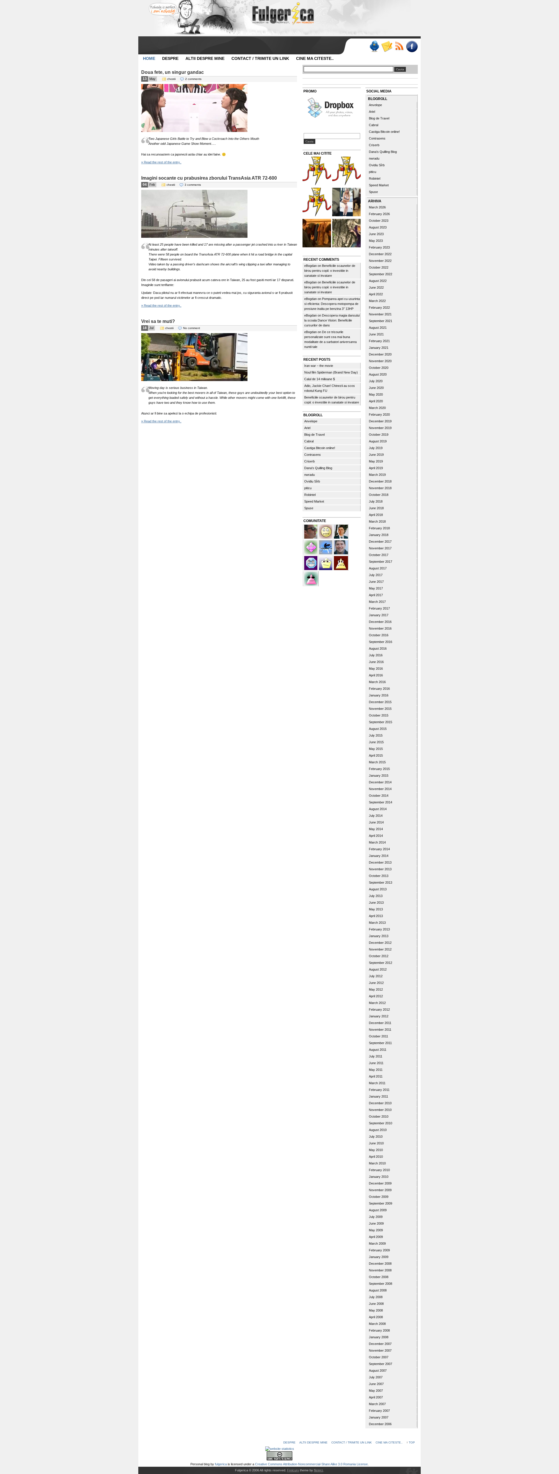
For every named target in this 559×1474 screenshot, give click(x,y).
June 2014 (376, 822)
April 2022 (376, 294)
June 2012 (376, 983)
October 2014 (378, 795)
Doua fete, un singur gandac (172, 72)
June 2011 (376, 1063)
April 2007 (376, 1397)
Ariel (307, 428)
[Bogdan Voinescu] (341, 562)
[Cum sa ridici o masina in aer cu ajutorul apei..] (317, 172)
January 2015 (378, 775)
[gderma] (326, 546)
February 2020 (379, 414)
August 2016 (378, 648)
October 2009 (378, 1196)
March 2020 (377, 408)
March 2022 (377, 301)
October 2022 (378, 267)
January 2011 (378, 1096)
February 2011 (379, 1089)
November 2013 (380, 869)
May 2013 (376, 909)
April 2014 (376, 835)
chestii (171, 79)
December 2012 (380, 942)
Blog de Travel (314, 434)
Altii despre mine (204, 58)
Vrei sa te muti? (158, 321)
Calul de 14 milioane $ (319, 379)
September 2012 (380, 962)
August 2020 (378, 374)
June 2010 (376, 1143)
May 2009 (376, 1230)
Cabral (309, 441)
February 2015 (379, 769)
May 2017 (376, 588)
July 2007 (376, 1377)
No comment (191, 328)
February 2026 (379, 214)
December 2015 (380, 702)
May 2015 (376, 749)
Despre (170, 58)
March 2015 (377, 762)
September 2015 (380, 722)
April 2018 (376, 515)
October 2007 (378, 1357)
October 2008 (378, 1277)
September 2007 (380, 1364)
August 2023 (378, 227)
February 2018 (379, 528)
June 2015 (376, 742)
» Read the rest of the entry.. (161, 162)
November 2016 (380, 628)
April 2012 (376, 996)
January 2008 (378, 1337)
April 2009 (376, 1237)
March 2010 (377, 1163)
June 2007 (376, 1384)
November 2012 (380, 949)
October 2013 (378, 876)
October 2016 (378, 635)
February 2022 (379, 307)
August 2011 (377, 1049)
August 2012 (378, 969)
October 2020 (378, 367)
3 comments (193, 184)
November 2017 (380, 548)
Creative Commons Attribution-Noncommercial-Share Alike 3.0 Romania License (311, 1464)
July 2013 (376, 896)
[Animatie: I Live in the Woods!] (346, 234)
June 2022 (376, 287)
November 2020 (380, 361)
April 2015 (376, 755)
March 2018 (377, 521)
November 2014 (380, 789)
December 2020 (380, 354)
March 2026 (377, 207)
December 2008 (380, 1263)
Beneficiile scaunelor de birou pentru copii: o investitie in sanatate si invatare (329, 270)
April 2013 (376, 916)
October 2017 (378, 555)
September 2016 (380, 642)
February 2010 (379, 1170)
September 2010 (380, 1123)
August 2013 (378, 889)
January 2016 (378, 695)
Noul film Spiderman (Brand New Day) (331, 372)
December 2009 (380, 1183)
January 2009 (378, 1257)
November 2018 (380, 488)
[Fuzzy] (311, 578)
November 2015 (380, 708)
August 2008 (378, 1290)
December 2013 (380, 862)
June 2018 (376, 508)
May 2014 (376, 829)
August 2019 (378, 441)
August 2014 (378, 809)
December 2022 (380, 254)
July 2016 (376, 655)
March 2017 (377, 601)
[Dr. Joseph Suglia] (341, 546)
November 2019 (380, 428)
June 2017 (376, 581)
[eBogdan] (311, 531)
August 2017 (378, 568)
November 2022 (380, 260)
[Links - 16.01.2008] (346, 172)
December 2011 (380, 1023)
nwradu (309, 474)
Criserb (309, 461)
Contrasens (312, 454)
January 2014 (378, 855)
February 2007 (379, 1410)
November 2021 (380, 314)
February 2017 (379, 608)
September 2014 (380, 802)
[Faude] (311, 546)
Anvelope (310, 421)
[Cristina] (326, 531)
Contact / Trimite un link (260, 58)
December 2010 (380, 1103)
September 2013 (380, 882)
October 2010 (378, 1116)
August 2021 (378, 327)
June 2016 (376, 662)
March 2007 (377, 1404)
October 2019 (378, 434)
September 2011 (380, 1043)
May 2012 (376, 989)
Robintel (310, 494)
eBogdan (310, 265)
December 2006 (380, 1424)
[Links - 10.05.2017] (346, 203)
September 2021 (380, 321)
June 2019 (376, 454)
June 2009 (376, 1223)
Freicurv (293, 1470)
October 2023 (378, 220)
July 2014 (376, 815)
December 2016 (380, 621)
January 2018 (378, 535)
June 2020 (376, 388)
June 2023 (376, 234)
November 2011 (380, 1029)
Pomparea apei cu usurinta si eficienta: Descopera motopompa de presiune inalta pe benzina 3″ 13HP (332, 303)
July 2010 (376, 1136)
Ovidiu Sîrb (312, 481)
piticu (308, 488)
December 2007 (380, 1344)
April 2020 (376, 401)
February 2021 (379, 341)
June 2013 (376, 902)
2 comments (193, 79)
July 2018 (376, 501)
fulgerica (221, 1464)
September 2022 (380, 274)
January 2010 (378, 1176)
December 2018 (380, 481)
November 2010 (380, 1110)
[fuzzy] (326, 562)
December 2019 (380, 421)
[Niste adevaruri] (317, 234)
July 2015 (376, 735)
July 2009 (376, 1216)
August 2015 (378, 728)
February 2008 (379, 1330)
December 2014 (380, 782)
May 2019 (376, 461)
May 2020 (376, 394)
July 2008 (376, 1297)
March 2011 (377, 1083)
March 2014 (377, 842)
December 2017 (380, 541)
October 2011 (378, 1036)
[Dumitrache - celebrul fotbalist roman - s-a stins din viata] (317, 203)
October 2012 (378, 956)
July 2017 (376, 575)
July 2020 (376, 381)
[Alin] (341, 531)
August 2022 (378, 281)
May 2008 (376, 1310)
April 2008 (376, 1317)
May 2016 (376, 668)
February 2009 (379, 1250)
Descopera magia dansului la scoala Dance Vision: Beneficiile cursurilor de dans (332, 320)
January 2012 (378, 1016)
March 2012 (377, 1003)
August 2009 (378, 1210)
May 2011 (376, 1069)
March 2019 (377, 474)
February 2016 (379, 688)
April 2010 (376, 1156)
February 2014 (379, 849)
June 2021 (376, 334)
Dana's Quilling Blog (318, 468)
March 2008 (377, 1323)
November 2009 (380, 1190)
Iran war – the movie (318, 365)
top (412, 1442)
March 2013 (377, 922)
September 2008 (380, 1283)
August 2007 (378, 1370)
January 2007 (378, 1417)
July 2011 (375, 1056)
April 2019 (376, 468)
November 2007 (380, 1350)
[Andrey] (311, 562)
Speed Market (314, 501)
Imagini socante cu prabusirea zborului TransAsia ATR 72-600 (209, 178)
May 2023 (376, 240)
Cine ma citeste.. (315, 58)
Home (149, 58)
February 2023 (379, 247)
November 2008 (380, 1270)
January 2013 (378, 936)
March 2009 (377, 1243)
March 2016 (377, 682)
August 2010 (378, 1130)
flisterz (318, 1470)
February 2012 (379, 1009)
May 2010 (376, 1150)
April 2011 (376, 1076)
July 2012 (376, 976)
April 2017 (376, 595)
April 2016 (376, 675)
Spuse (308, 508)
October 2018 (378, 494)
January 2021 (378, 347)
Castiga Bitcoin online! (319, 448)
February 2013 (379, 929)
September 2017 (380, 561)
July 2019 (376, 448)
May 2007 (376, 1390)
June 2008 (376, 1303)
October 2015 (378, 715)
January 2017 (378, 615)
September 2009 (380, 1203)
